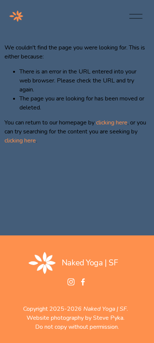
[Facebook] (83, 282)
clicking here (111, 122)
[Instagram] (71, 282)
